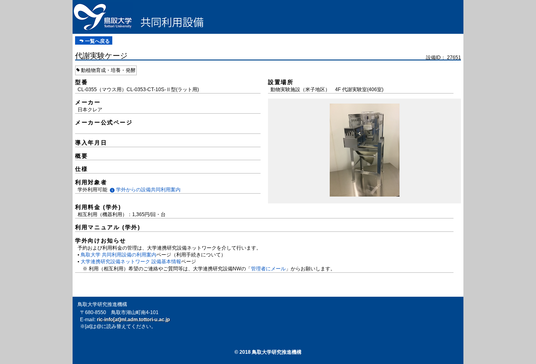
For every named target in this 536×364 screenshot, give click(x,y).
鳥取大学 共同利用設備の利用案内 (118, 254)
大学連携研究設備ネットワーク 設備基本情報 (131, 261)
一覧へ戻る (97, 41)
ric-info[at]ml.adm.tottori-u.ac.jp (133, 319)
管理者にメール (268, 268)
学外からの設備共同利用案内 (148, 189)
